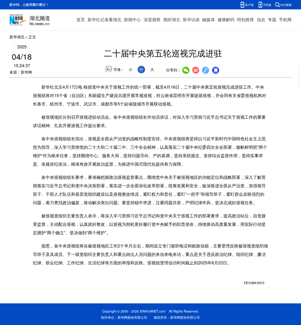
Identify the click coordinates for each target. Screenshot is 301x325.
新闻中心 (132, 19)
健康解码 (226, 19)
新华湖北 (16, 36)
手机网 (285, 19)
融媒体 (208, 19)
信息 (261, 19)
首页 (80, 19)
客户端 (249, 5)
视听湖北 (171, 19)
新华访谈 (191, 19)
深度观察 (152, 19)
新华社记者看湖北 (104, 19)
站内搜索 (286, 5)
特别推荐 (245, 19)
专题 (272, 19)
